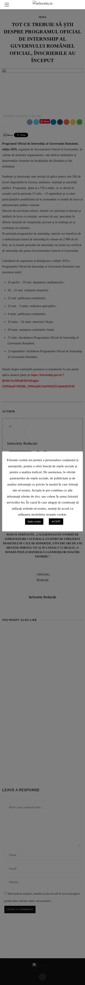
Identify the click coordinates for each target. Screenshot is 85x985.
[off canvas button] (7, 4)
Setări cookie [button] (34, 521)
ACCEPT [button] (56, 521)
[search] (78, 4)
